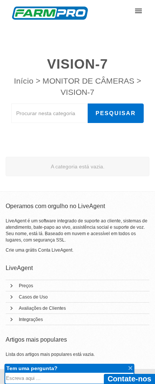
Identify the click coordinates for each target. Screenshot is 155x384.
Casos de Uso (33, 297)
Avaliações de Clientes (42, 308)
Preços (26, 285)
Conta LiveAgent (55, 250)
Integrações (31, 319)
